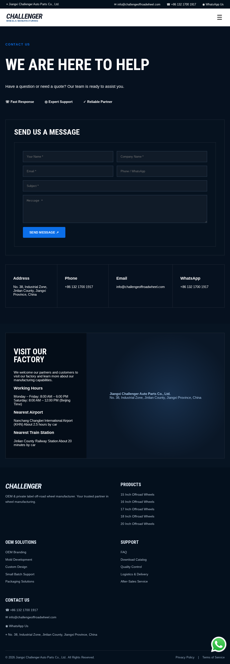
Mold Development (18, 559)
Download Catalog (134, 559)
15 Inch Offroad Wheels (137, 494)
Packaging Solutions (19, 581)
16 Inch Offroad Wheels (137, 501)
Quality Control (131, 567)
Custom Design (16, 567)
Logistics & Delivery (134, 574)
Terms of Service (213, 657)
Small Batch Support (19, 574)
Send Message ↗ (44, 232)
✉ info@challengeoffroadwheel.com (137, 4)
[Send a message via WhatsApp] (219, 644)
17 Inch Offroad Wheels (137, 509)
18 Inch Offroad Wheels (137, 516)
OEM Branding (15, 552)
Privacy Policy (185, 657)
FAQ (124, 552)
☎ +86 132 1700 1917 (181, 4)
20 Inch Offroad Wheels (137, 524)
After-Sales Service (134, 581)
